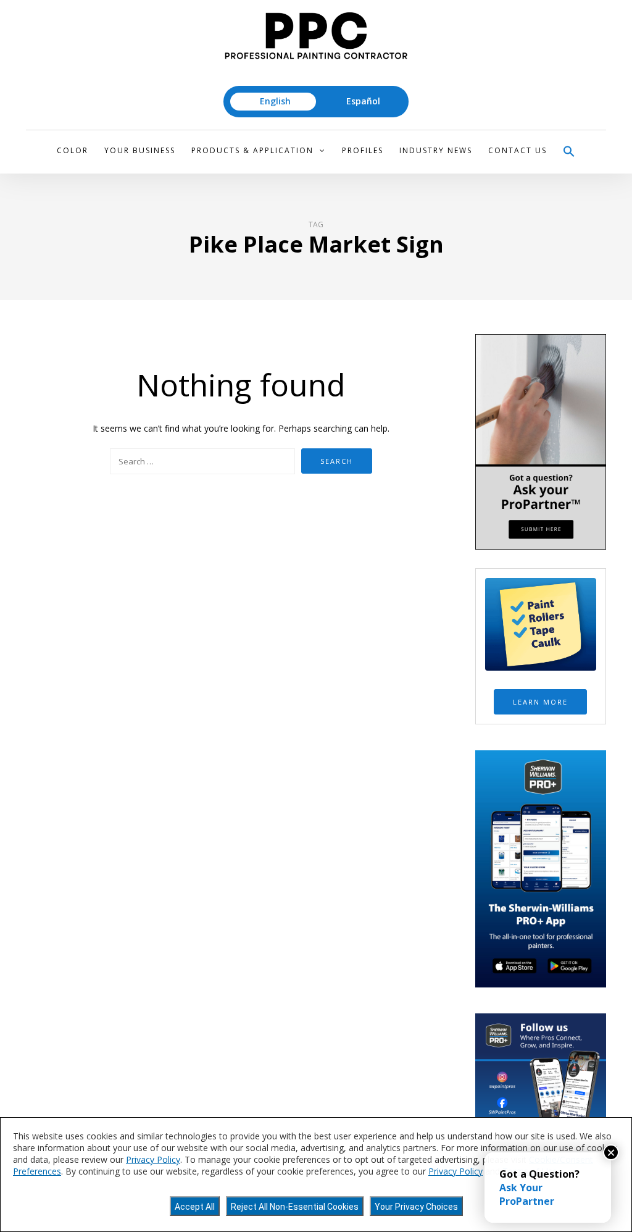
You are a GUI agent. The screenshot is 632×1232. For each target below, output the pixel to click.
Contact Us (517, 150)
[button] (569, 151)
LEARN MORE (540, 701)
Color (72, 150)
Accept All (195, 1207)
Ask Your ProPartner (526, 1194)
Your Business (139, 150)
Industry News (435, 150)
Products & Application (252, 150)
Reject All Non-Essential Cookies (295, 1207)
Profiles (362, 150)
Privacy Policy (153, 1159)
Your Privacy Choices (416, 1207)
